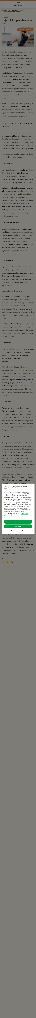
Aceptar (18, 522)
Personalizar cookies (18, 531)
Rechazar (18, 526)
